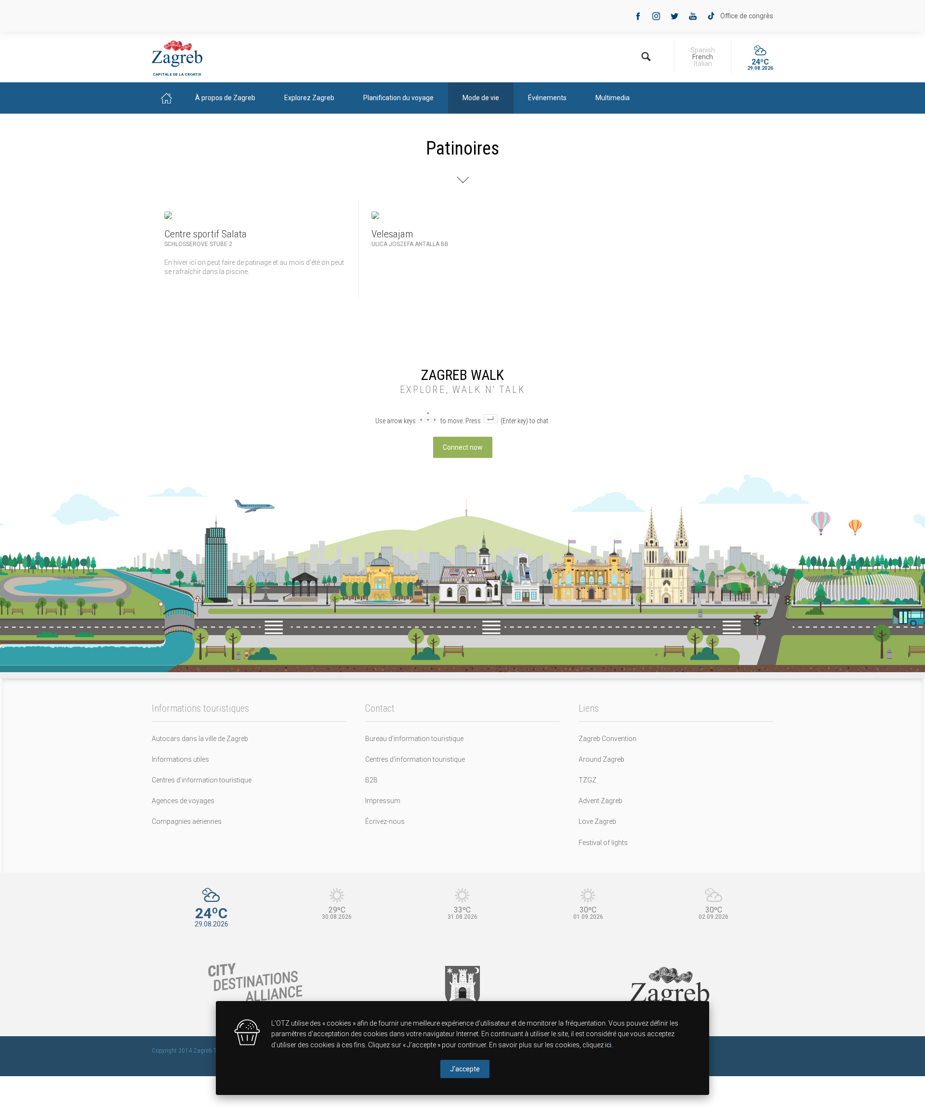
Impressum (382, 801)
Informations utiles (180, 759)
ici (608, 1045)
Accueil (166, 98)
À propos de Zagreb (225, 98)
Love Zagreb (597, 821)
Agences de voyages (183, 801)
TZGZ (587, 780)
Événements (547, 98)
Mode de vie (480, 98)
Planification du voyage (398, 98)
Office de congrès (746, 16)
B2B (371, 780)
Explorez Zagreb (309, 98)
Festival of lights (603, 843)
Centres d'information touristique (201, 780)
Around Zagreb (601, 759)
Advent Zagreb (600, 801)
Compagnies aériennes (187, 821)
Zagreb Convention (607, 738)
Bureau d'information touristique (414, 738)
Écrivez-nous (385, 821)
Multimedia (612, 98)
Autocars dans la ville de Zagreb (200, 738)
